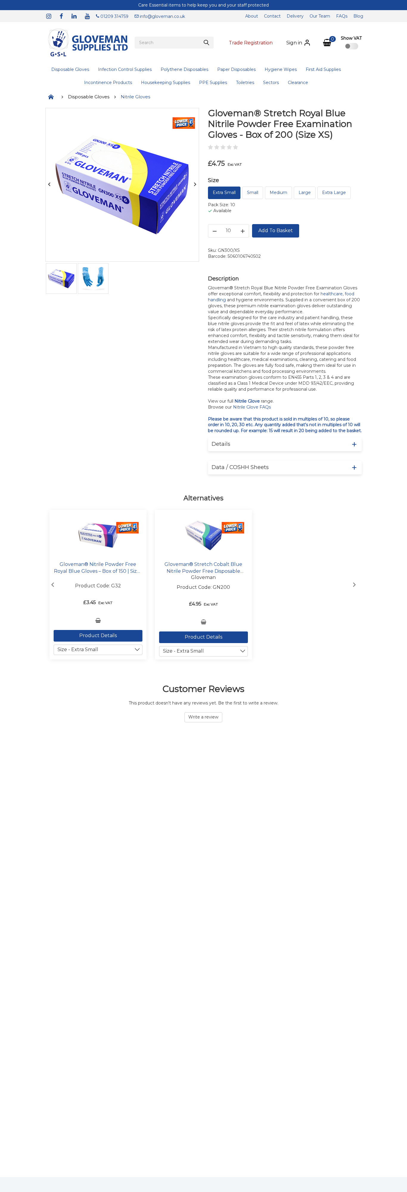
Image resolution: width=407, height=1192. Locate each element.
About (251, 16)
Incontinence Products (108, 82)
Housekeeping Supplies (165, 82)
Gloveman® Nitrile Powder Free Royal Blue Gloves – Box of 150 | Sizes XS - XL (98, 567)
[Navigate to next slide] (354, 584)
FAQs (341, 16)
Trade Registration (251, 43)
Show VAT (351, 38)
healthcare (332, 294)
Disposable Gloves (70, 69)
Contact (272, 16)
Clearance (298, 82)
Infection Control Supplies (125, 69)
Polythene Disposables (184, 69)
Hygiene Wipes (281, 69)
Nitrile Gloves (135, 97)
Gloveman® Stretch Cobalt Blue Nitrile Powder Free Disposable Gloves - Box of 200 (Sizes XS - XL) (203, 567)
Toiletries (245, 82)
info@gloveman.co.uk (162, 16)
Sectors (271, 82)
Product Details (98, 635)
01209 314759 (113, 16)
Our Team (320, 16)
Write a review (203, 717)
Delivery (295, 16)
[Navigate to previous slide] (52, 584)
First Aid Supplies (323, 69)
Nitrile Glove (247, 401)
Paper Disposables (236, 69)
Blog (358, 16)
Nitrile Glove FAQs (252, 407)
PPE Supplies (213, 82)
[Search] (206, 43)
